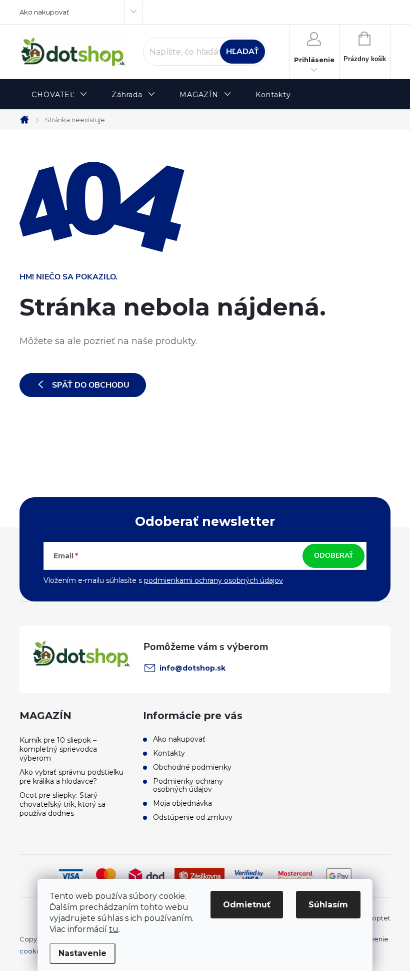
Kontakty (169, 753)
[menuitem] (60, 95)
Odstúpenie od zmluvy (192, 817)
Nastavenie (82, 953)
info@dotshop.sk (193, 668)
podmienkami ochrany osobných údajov (213, 580)
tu (113, 929)
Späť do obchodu (91, 385)
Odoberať (334, 555)
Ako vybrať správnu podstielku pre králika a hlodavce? (72, 777)
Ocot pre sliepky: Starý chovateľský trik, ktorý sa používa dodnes (63, 804)
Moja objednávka (182, 803)
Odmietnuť (246, 904)
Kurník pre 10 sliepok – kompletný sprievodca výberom (58, 749)
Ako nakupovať (44, 12)
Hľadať (242, 51)
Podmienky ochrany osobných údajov (188, 785)
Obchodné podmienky (192, 767)
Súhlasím (328, 904)
